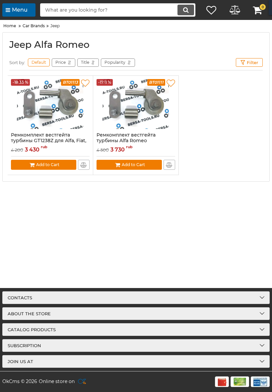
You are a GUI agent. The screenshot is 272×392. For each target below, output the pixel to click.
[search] (185, 10)
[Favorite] (85, 83)
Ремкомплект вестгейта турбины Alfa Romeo (126, 138)
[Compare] (84, 165)
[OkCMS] (81, 382)
